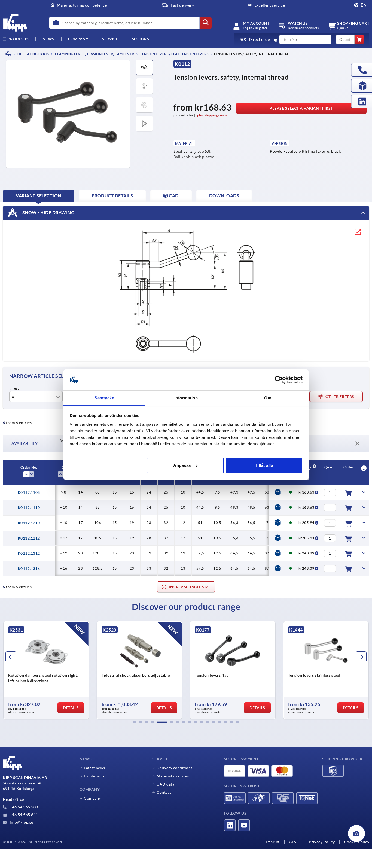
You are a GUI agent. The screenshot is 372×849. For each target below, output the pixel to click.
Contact (164, 792)
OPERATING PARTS (33, 54)
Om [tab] (267, 397)
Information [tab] (186, 397)
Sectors (140, 39)
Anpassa (182, 465)
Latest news (94, 768)
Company (78, 39)
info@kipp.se (21, 822)
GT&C (294, 842)
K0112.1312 (29, 553)
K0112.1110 (29, 507)
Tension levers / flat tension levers (174, 54)
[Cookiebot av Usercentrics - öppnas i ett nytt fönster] (279, 380)
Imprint (273, 842)
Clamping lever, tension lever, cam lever (94, 54)
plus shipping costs (212, 115)
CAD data (165, 784)
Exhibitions (94, 776)
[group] (68, 670)
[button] (134, 722)
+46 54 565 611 (23, 815)
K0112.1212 (29, 538)
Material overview (173, 776)
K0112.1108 (29, 492)
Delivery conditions (175, 768)
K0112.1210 (29, 523)
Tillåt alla (264, 465)
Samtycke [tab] (104, 397)
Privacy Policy (322, 842)
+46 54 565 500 (23, 807)
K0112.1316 (29, 568)
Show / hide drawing (47, 212)
